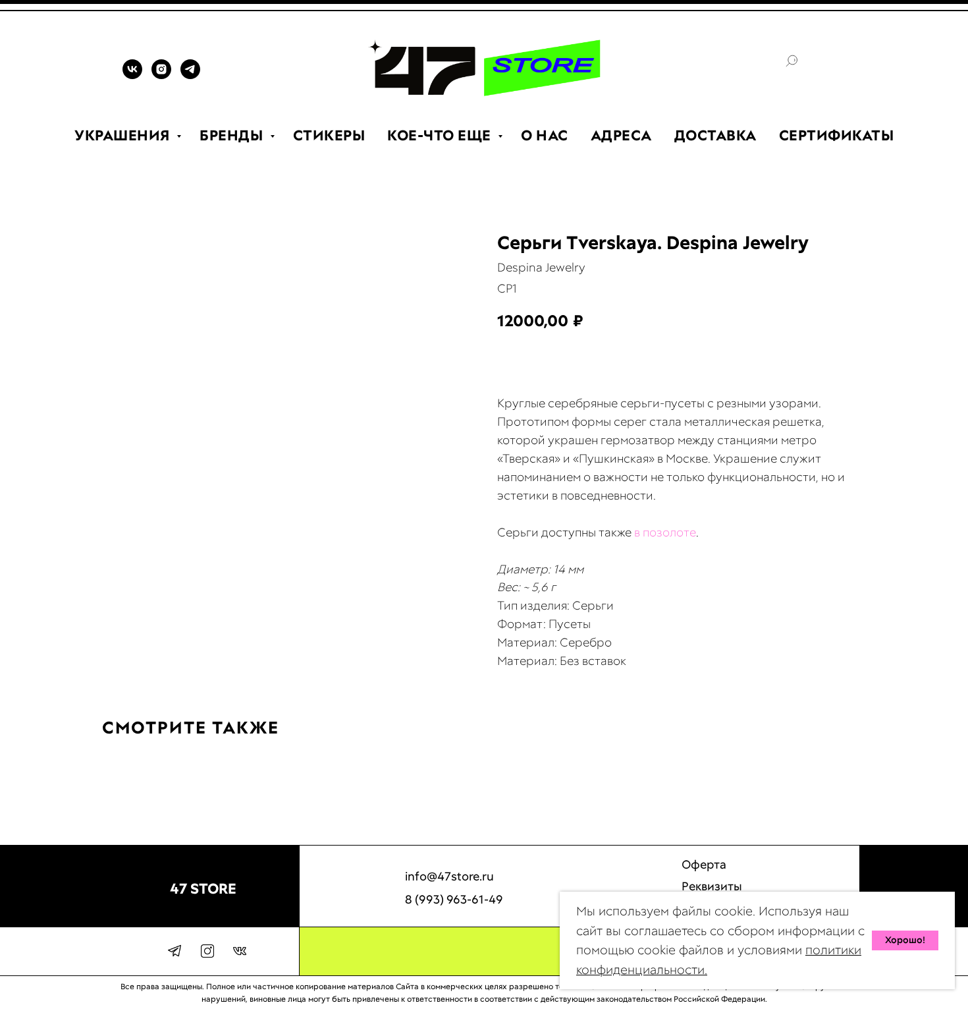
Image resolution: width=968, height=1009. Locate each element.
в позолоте (665, 532)
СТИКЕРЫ (329, 135)
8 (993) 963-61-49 (454, 899)
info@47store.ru (449, 876)
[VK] (132, 75)
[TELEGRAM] (190, 75)
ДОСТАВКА (715, 135)
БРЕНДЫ (233, 135)
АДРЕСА (621, 135)
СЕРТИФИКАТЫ (836, 135)
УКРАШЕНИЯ (123, 135)
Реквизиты (712, 886)
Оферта (704, 864)
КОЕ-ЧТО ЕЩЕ (441, 135)
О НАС (544, 135)
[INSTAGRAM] (161, 75)
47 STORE (203, 888)
